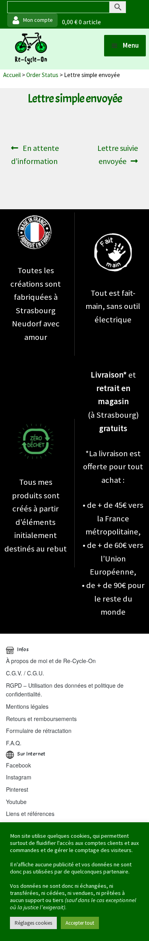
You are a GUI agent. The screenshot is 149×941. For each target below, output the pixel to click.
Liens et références (30, 814)
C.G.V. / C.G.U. (25, 673)
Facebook (18, 765)
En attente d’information (35, 154)
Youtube (16, 802)
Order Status (42, 75)
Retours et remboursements (41, 719)
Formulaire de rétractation (39, 731)
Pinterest (17, 789)
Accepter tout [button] (80, 923)
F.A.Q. (13, 743)
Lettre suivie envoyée (117, 154)
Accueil (12, 75)
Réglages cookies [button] (33, 923)
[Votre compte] (32, 20)
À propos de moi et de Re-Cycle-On (51, 661)
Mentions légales (27, 706)
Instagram (18, 777)
